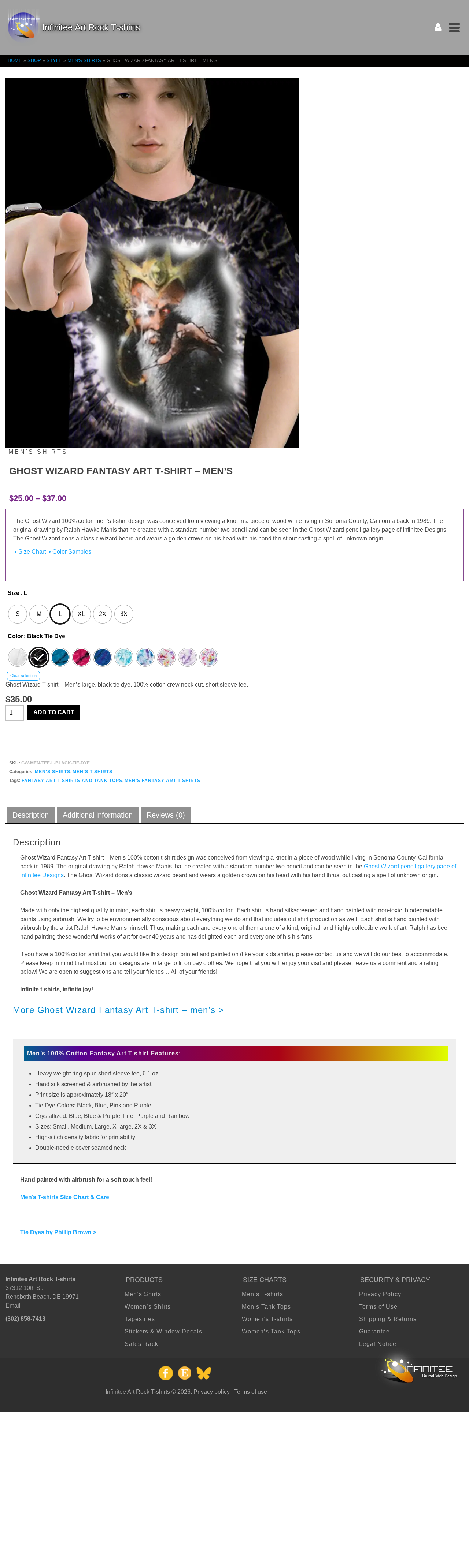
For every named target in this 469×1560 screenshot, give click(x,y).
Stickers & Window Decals (163, 1331)
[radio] (17, 614)
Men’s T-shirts (262, 1294)
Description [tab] (30, 815)
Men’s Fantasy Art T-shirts (162, 780)
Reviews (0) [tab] (166, 815)
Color (15, 636)
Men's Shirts (52, 771)
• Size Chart (29, 552)
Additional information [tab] (98, 815)
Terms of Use (378, 1306)
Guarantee (374, 1331)
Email (13, 1305)
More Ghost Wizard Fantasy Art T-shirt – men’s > (118, 1010)
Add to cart (53, 712)
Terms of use (250, 1392)
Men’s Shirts (143, 1294)
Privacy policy (211, 1392)
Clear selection (23, 675)
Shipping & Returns (388, 1319)
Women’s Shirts (148, 1306)
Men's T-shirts (92, 771)
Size (13, 593)
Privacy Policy (380, 1294)
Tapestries (140, 1319)
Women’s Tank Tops (271, 1331)
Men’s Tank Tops (266, 1306)
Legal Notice (377, 1344)
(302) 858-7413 (25, 1319)
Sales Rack (141, 1344)
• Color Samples (69, 552)
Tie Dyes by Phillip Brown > (58, 1232)
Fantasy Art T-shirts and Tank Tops (72, 780)
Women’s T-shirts (267, 1319)
